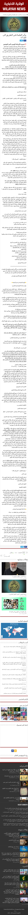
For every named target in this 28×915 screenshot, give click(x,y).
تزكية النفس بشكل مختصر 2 (19, 576)
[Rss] (15, 751)
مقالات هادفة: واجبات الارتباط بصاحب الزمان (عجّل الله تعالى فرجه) (11, 884)
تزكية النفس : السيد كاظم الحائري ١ (17, 594)
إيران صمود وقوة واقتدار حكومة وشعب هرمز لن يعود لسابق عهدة (11, 870)
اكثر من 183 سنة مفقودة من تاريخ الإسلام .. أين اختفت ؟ (11, 770)
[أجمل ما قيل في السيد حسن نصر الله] (24, 784)
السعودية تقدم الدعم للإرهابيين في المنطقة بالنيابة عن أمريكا (10, 859)
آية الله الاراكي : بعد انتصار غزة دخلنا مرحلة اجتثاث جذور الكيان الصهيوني (10, 853)
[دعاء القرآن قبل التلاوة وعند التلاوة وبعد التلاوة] (24, 792)
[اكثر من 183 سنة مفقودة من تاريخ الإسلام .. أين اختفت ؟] (24, 771)
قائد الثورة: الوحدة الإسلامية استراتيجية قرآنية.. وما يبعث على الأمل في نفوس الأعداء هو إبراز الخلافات (11, 892)
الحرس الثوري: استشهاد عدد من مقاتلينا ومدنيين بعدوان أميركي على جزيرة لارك (10, 877)
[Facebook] (12, 751)
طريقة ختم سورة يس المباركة (11, 776)
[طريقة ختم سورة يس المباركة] (24, 778)
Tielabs (22, 909)
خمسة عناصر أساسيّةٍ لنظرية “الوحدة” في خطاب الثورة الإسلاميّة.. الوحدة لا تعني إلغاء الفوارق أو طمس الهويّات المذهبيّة (10, 900)
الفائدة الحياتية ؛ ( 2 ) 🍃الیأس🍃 (17, 553)
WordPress (11, 909)
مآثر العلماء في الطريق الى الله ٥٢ (17, 612)
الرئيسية (25, 14)
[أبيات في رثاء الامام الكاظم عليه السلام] (24, 799)
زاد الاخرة (20, 14)
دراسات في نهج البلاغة (13, 846)
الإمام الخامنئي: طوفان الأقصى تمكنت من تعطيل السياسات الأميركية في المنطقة (11, 835)
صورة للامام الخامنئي (14, 840)
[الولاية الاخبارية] (14, 4)
